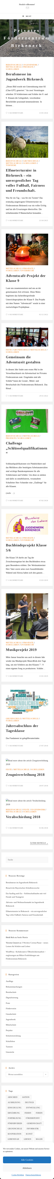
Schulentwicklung (13, 1036)
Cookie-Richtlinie (18, 1175)
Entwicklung (33, 1108)
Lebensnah (13, 1139)
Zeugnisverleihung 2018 (25, 775)
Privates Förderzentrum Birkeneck (27, 38)
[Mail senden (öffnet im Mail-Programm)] (27, 7)
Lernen (27, 1139)
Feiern (28, 1113)
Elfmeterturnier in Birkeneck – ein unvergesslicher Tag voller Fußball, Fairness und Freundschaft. (25, 180)
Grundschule (31, 161)
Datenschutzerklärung (33, 1175)
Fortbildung (14, 1118)
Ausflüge (9, 981)
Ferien (39, 1113)
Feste (9, 350)
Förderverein (11, 1008)
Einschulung (14, 1108)
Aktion (25, 1097)
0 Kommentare (16, 113)
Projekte (28, 67)
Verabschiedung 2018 (23, 817)
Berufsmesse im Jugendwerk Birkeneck (22, 882)
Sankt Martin (22, 937)
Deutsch (29, 1102)
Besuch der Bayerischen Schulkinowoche (22, 888)
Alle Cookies (27, 1160)
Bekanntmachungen (14, 987)
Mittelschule (14, 67)
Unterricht (27, 271)
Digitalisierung (12, 997)
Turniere (11, 165)
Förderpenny (33, 1118)
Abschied (12, 1097)
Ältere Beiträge (39, 843)
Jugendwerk (30, 65)
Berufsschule (14, 65)
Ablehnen (27, 1168)
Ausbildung (14, 1102)
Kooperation (14, 1134)
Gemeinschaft (34, 1123)
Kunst (29, 1134)
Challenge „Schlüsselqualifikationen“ (26, 448)
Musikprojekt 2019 (21, 650)
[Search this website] (27, 859)
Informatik (33, 1129)
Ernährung (14, 1113)
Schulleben (12, 69)
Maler (39, 1139)
